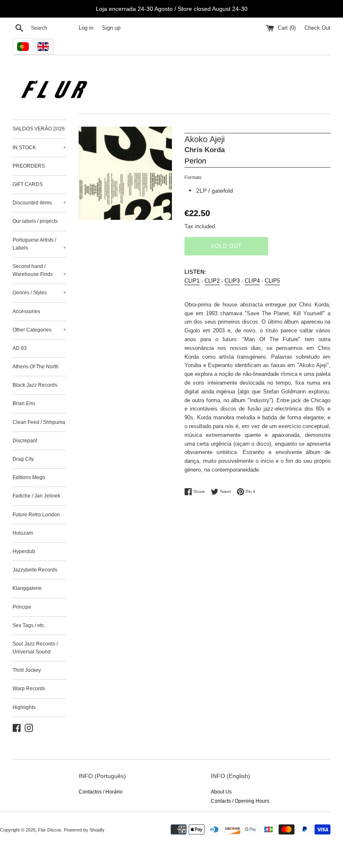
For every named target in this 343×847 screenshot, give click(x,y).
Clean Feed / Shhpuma (39, 422)
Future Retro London (36, 515)
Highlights (24, 707)
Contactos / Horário (101, 792)
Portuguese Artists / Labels (39, 244)
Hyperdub (24, 551)
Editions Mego (29, 477)
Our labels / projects (35, 221)
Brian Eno (24, 403)
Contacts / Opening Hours (240, 801)
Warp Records (29, 688)
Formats (193, 177)
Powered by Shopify (84, 829)
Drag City (23, 459)
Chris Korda (204, 150)
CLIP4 (252, 281)
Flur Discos (49, 829)
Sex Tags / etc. (29, 625)
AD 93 (20, 348)
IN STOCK (39, 148)
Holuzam (23, 533)
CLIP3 (232, 281)
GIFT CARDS (28, 184)
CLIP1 (192, 281)
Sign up (111, 28)
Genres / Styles (39, 293)
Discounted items (39, 203)
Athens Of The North (36, 367)
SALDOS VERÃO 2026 (39, 129)
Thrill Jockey (27, 670)
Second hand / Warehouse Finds (39, 270)
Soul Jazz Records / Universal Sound (35, 648)
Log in (86, 28)
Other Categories (39, 330)
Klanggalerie (27, 588)
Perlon (195, 161)
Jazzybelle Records (35, 570)
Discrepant (25, 441)
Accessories (26, 311)
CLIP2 (212, 281)
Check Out (317, 28)
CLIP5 (272, 281)
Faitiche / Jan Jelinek (36, 496)
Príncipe (22, 607)
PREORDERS (29, 166)
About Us (221, 792)
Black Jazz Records (35, 385)
